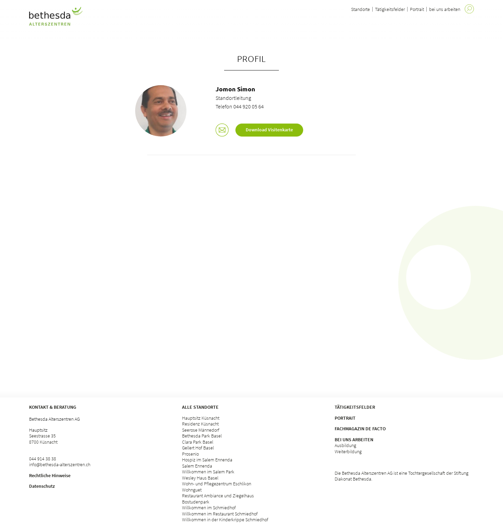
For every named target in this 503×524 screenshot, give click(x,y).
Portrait (417, 9)
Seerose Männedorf (200, 430)
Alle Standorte (200, 407)
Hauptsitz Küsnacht (200, 418)
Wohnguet (192, 490)
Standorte (360, 9)
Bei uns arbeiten (354, 439)
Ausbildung (345, 445)
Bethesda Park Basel (202, 436)
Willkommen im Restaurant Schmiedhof (220, 514)
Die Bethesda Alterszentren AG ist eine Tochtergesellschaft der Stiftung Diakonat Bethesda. (401, 476)
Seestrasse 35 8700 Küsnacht (43, 439)
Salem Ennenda (197, 466)
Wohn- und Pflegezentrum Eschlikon (216, 484)
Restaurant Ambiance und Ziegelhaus (218, 496)
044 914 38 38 (42, 459)
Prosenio (190, 454)
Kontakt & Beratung (52, 407)
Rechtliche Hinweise (49, 475)
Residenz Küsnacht (200, 424)
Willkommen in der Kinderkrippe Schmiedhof (225, 519)
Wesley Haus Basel (200, 478)
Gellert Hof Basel (198, 448)
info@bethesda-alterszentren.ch (59, 464)
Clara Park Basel (197, 442)
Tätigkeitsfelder (390, 9)
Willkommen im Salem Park (208, 472)
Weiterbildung (348, 451)
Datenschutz (42, 486)
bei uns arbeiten (444, 9)
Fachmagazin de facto (360, 428)
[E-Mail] (222, 130)
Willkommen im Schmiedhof (209, 508)
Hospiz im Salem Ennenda (207, 460)
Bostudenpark (195, 502)
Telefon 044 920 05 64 (240, 106)
